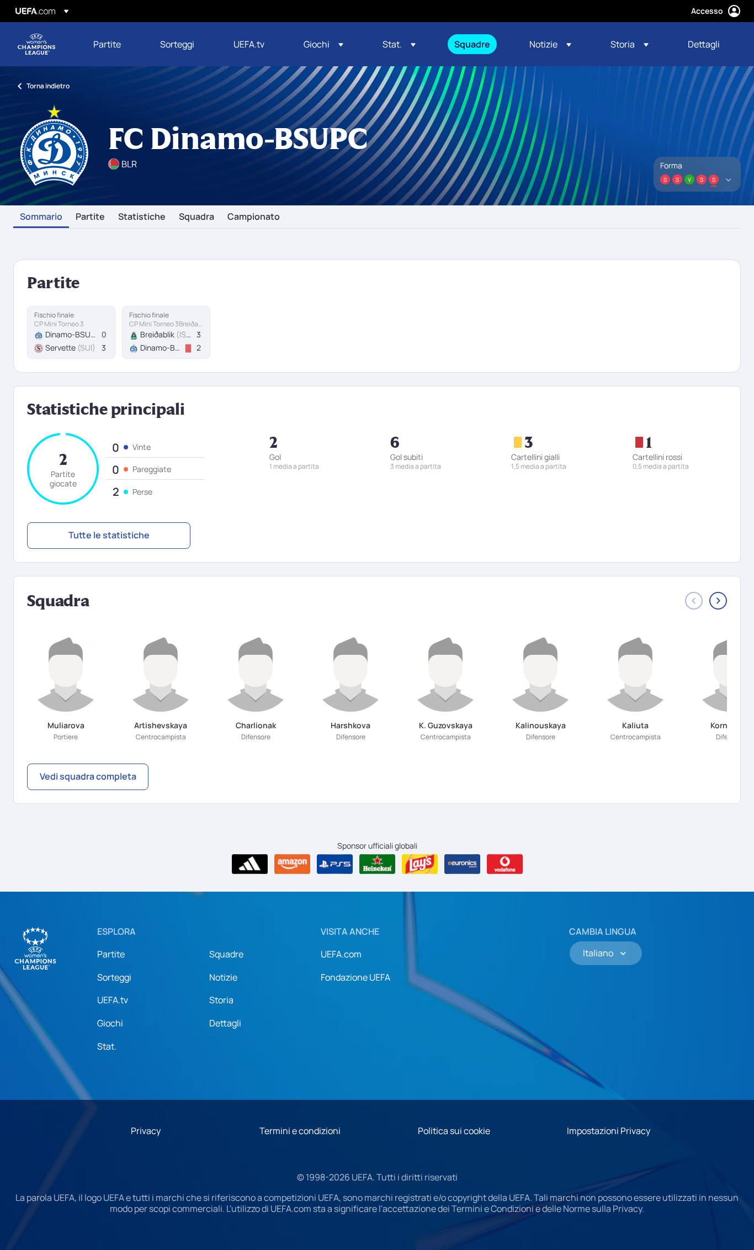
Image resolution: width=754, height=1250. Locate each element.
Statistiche (142, 217)
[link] (107, 44)
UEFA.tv (112, 1000)
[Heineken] (377, 864)
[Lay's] (420, 864)
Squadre (226, 954)
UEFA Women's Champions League (36, 44)
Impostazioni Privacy (608, 1131)
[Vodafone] (505, 864)
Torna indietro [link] (48, 86)
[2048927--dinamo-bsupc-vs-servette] (71, 332)
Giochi (110, 1023)
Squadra (196, 217)
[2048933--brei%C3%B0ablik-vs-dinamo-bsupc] (166, 332)
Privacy (146, 1131)
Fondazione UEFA (355, 977)
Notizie (223, 977)
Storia (221, 1000)
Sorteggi (114, 977)
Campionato (253, 217)
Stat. (106, 1046)
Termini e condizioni (300, 1131)
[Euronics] (462, 864)
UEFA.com (341, 954)
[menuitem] (113, 44)
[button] (323, 44)
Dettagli (225, 1023)
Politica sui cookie (454, 1131)
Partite (90, 217)
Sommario (41, 217)
